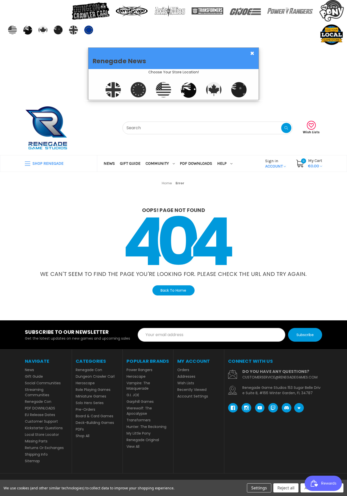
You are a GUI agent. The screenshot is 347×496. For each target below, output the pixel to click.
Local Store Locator (42, 434)
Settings (259, 488)
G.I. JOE (133, 395)
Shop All (82, 435)
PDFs (80, 429)
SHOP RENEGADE (47, 163)
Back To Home (173, 290)
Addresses (186, 376)
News (109, 163)
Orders (183, 369)
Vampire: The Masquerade (138, 386)
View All (133, 446)
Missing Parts (36, 441)
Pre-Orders (85, 409)
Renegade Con (38, 401)
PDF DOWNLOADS (196, 163)
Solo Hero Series (90, 402)
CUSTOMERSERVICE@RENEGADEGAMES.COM (280, 377)
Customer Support (41, 421)
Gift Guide (130, 163)
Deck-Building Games (95, 422)
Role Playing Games (93, 389)
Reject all (285, 488)
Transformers (139, 420)
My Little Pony (139, 433)
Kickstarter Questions (44, 428)
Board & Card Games (94, 416)
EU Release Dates (40, 414)
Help (222, 163)
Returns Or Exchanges (44, 447)
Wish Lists (311, 132)
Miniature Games (91, 396)
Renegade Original (143, 439)
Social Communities (43, 383)
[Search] (286, 128)
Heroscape (85, 383)
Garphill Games (140, 401)
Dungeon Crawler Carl (95, 376)
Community (158, 163)
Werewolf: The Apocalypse (139, 411)
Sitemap (32, 461)
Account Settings (192, 396)
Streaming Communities (37, 392)
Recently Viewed (192, 389)
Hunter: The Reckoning (146, 426)
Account (274, 163)
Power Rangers (139, 369)
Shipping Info (36, 454)
